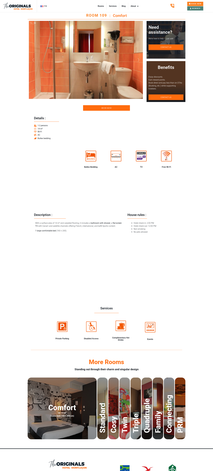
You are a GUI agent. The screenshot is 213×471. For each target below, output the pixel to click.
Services (113, 6)
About (133, 6)
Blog (124, 6)
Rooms (101, 6)
